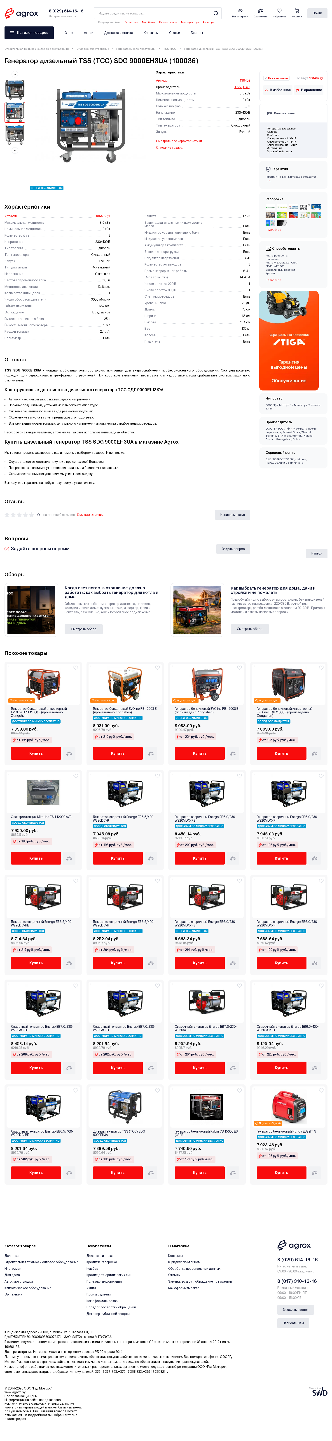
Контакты (151, 33)
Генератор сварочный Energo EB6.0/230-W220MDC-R (287, 818)
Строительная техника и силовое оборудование (37, 48)
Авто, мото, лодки (19, 1281)
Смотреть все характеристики (179, 141)
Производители (99, 1294)
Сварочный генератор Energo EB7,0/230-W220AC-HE (206, 1028)
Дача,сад (12, 1256)
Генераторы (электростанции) (136, 48)
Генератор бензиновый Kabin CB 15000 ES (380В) (206, 1133)
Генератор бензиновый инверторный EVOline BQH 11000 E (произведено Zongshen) (285, 712)
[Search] (216, 13)
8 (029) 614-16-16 (297, 1259)
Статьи (174, 33)
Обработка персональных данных (194, 1268)
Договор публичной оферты (108, 1314)
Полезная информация (104, 1281)
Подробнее (273, 280)
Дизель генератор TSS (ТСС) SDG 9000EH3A (119, 1133)
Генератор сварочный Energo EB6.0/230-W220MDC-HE (205, 923)
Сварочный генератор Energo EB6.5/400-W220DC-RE (42, 1133)
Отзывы (174, 1275)
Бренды (197, 33)
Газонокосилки (168, 22)
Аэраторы (208, 22)
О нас (69, 33)
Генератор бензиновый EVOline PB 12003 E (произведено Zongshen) (125, 710)
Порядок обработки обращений (111, 1307)
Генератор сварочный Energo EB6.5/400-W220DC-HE (41, 923)
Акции (88, 33)
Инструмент (14, 1268)
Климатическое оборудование (28, 1288)
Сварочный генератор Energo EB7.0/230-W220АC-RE (42, 1028)
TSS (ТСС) (170, 48)
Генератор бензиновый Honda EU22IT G (286, 1131)
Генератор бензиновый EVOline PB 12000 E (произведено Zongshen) (206, 710)
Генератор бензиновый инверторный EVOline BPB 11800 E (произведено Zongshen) (39, 712)
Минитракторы (190, 22)
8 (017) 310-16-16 (297, 1281)
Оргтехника (13, 1294)
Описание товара (169, 147)
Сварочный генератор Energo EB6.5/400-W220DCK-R (288, 1028)
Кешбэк (92, 1268)
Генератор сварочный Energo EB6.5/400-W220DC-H (123, 923)
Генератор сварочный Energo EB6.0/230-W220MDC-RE (205, 818)
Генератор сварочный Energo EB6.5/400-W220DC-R (123, 818)
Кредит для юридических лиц (109, 1275)
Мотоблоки (149, 22)
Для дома (12, 1275)
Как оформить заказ (102, 1301)
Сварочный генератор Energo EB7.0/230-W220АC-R (124, 1028)
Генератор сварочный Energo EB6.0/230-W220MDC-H (287, 923)
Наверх (316, 553)
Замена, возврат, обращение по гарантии (200, 1281)
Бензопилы (131, 22)
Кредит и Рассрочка (102, 1262)
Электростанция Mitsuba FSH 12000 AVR (41, 817)
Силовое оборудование (93, 48)
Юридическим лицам (184, 1262)
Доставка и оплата (118, 33)
